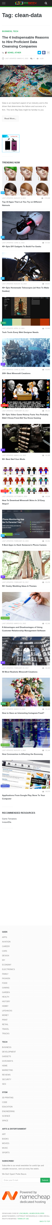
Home (4, 1066)
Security (6, 1079)
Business (7, 31)
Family (5, 974)
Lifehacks (7, 1011)
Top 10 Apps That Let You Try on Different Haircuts (22, 204)
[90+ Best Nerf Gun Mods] (26, 438)
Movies (5, 1143)
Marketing (7, 1070)
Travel (5, 1029)
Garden (6, 992)
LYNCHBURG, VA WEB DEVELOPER (31, 1213)
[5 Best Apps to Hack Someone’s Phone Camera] (26, 524)
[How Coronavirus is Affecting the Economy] (26, 733)
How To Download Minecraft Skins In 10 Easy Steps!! (23, 502)
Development (9, 1052)
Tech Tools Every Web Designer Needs (20, 332)
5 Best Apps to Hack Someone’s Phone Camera (24, 545)
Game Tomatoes (9, 819)
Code (4, 1102)
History (6, 1001)
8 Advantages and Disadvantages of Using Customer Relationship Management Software (23, 629)
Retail (5, 1024)
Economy (6, 965)
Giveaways (7, 1061)
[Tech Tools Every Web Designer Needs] (26, 311)
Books (5, 1139)
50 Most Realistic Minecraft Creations (19, 672)
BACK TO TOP (45, 1221)
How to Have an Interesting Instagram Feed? (23, 713)
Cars (4, 951)
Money (5, 1015)
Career (6, 946)
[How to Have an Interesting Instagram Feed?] (26, 692)
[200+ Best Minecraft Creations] (26, 352)
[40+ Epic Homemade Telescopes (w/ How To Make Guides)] (26, 266)
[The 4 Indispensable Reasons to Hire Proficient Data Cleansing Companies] (26, 81)
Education (7, 1107)
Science (6, 1116)
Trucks (5, 1034)
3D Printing (7, 1098)
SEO (4, 1084)
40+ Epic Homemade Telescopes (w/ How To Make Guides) (25, 289)
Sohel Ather (14, 52)
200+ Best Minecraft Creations (16, 373)
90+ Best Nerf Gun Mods (13, 459)
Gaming (5, 988)
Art (4, 1134)
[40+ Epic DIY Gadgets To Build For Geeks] (26, 225)
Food (4, 983)
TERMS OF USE (23, 1219)
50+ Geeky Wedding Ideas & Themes (19, 586)
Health (5, 997)
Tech (15, 31)
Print (4, 1020)
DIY (3, 960)
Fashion (6, 978)
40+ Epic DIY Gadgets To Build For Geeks (21, 246)
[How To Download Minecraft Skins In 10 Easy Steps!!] (26, 479)
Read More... (10, 118)
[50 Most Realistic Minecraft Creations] (26, 651)
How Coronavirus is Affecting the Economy (22, 754)
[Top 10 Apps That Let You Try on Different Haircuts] (26, 181)
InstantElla (6, 822)
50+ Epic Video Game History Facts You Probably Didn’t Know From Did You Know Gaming (25, 416)
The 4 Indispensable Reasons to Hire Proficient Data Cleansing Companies (25, 41)
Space (5, 1121)
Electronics (8, 969)
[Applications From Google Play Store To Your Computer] (26, 774)
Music (5, 1148)
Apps (4, 937)
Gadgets (6, 1056)
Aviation (6, 942)
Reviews (6, 1075)
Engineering (8, 1111)
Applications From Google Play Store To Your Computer (23, 797)
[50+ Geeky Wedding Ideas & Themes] (26, 565)
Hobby (5, 1006)
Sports (6, 1153)
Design (5, 956)
